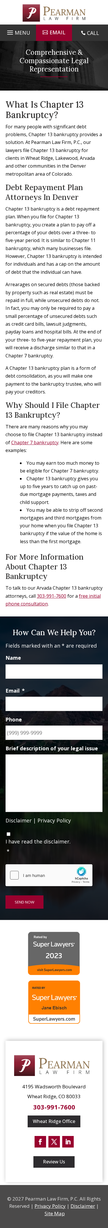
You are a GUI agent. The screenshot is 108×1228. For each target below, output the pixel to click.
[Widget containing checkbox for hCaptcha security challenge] (48, 875)
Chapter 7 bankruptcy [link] (34, 442)
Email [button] (57, 32)
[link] (54, 13)
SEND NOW (24, 902)
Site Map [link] (55, 1213)
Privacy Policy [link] (54, 820)
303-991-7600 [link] (51, 596)
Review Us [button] (54, 1161)
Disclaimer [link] (18, 820)
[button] (17, 31)
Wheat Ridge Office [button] (54, 1121)
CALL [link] (93, 32)
